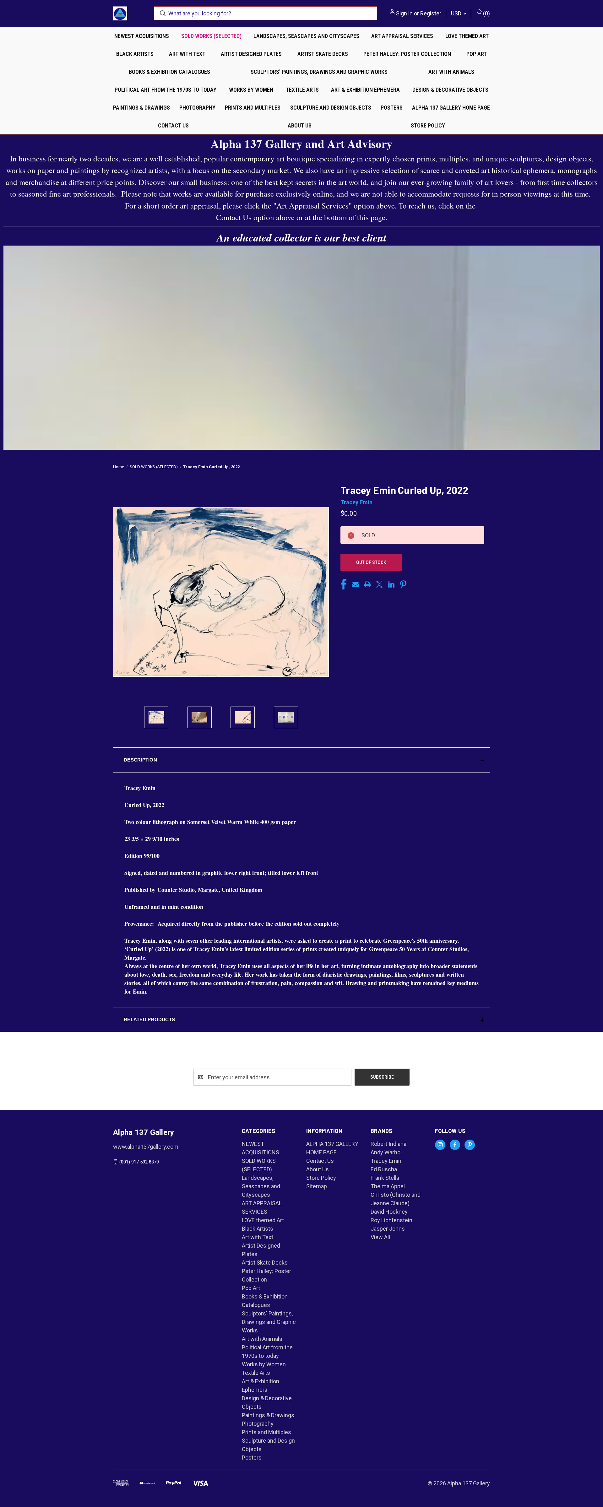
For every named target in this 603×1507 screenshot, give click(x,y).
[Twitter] (379, 584)
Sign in (404, 13)
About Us (300, 125)
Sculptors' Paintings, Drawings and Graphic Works (319, 71)
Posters (392, 107)
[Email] (355, 584)
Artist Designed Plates (251, 54)
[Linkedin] (391, 584)
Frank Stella (385, 1177)
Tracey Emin (386, 1160)
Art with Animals (451, 71)
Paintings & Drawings (141, 107)
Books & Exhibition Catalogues (169, 71)
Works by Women (251, 89)
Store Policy (428, 125)
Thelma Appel (388, 1186)
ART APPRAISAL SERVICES (402, 36)
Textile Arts (302, 89)
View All (380, 1237)
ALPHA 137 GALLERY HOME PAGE (451, 107)
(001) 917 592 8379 (139, 1162)
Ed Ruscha (384, 1169)
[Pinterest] (403, 584)
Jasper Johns (388, 1228)
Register (430, 13)
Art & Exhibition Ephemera (365, 89)
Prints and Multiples (252, 107)
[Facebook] (343, 584)
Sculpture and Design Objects (330, 107)
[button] (301, 759)
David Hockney (389, 1211)
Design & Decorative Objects (450, 89)
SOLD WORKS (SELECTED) (211, 36)
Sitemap (316, 1186)
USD (457, 13)
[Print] (367, 584)
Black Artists (135, 54)
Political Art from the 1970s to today (165, 89)
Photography (197, 107)
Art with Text (187, 54)
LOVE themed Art (467, 36)
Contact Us (173, 125)
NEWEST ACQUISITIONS (141, 36)
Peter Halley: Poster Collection (407, 54)
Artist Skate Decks (322, 54)
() (486, 13)
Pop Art (476, 54)
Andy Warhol (386, 1152)
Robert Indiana (388, 1144)
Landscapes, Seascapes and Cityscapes (306, 36)
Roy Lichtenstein (391, 1220)
